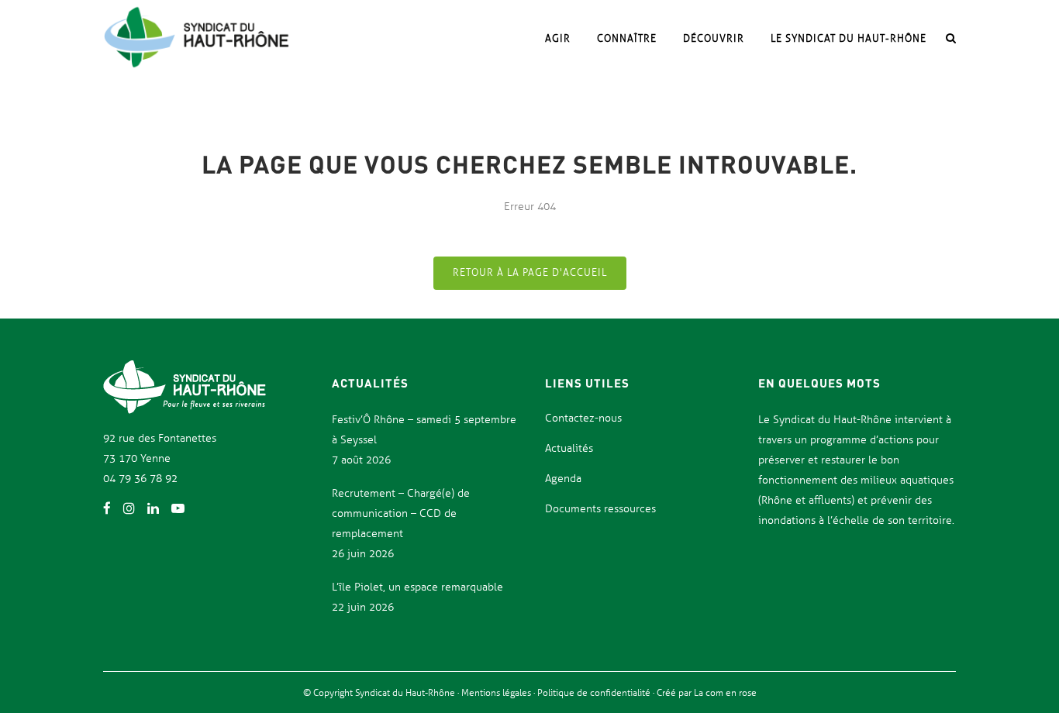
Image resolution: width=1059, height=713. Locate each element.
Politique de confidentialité (595, 692)
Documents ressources (600, 508)
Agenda (563, 478)
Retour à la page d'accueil (530, 273)
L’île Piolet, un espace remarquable (417, 587)
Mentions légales (497, 692)
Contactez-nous (583, 418)
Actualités (569, 448)
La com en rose (724, 692)
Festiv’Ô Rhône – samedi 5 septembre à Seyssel (424, 429)
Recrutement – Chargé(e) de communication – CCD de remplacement (401, 513)
